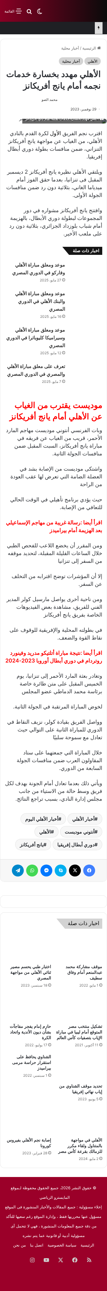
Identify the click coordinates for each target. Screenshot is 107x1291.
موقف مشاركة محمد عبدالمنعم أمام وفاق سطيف (84, 972)
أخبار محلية (70, 48)
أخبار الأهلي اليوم (41, 819)
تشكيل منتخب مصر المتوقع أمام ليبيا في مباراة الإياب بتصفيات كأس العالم (79, 1032)
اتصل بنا (36, 1245)
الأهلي (92, 61)
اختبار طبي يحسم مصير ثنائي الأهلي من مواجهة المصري (30, 972)
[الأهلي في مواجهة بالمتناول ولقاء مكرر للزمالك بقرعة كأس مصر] (79, 1121)
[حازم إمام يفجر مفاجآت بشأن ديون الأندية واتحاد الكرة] (28, 1007)
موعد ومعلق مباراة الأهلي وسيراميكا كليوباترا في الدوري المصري (35, 337)
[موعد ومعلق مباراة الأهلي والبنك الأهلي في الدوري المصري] (86, 300)
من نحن (19, 1245)
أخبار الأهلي (83, 819)
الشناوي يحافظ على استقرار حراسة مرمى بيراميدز (31, 1062)
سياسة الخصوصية (62, 1245)
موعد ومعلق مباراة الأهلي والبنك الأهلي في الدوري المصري (40, 301)
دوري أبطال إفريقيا (76, 845)
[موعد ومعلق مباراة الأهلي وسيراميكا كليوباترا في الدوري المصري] (86, 337)
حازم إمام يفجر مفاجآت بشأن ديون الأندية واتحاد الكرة (30, 1032)
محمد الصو (49, 99)
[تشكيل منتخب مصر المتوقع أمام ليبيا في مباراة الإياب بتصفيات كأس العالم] (79, 1007)
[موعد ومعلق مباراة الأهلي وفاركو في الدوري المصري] (86, 272)
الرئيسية (89, 48)
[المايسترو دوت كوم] (79, 11)
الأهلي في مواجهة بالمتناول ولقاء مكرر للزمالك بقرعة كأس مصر (80, 1146)
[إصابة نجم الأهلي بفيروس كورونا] (28, 1121)
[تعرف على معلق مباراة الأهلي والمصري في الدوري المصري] (86, 373)
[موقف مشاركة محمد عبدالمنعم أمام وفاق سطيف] (79, 948)
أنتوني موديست (80, 832)
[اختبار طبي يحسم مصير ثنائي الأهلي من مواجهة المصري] (28, 948)
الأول (55, 133)
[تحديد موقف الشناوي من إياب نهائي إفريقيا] (79, 1067)
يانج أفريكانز (31, 845)
